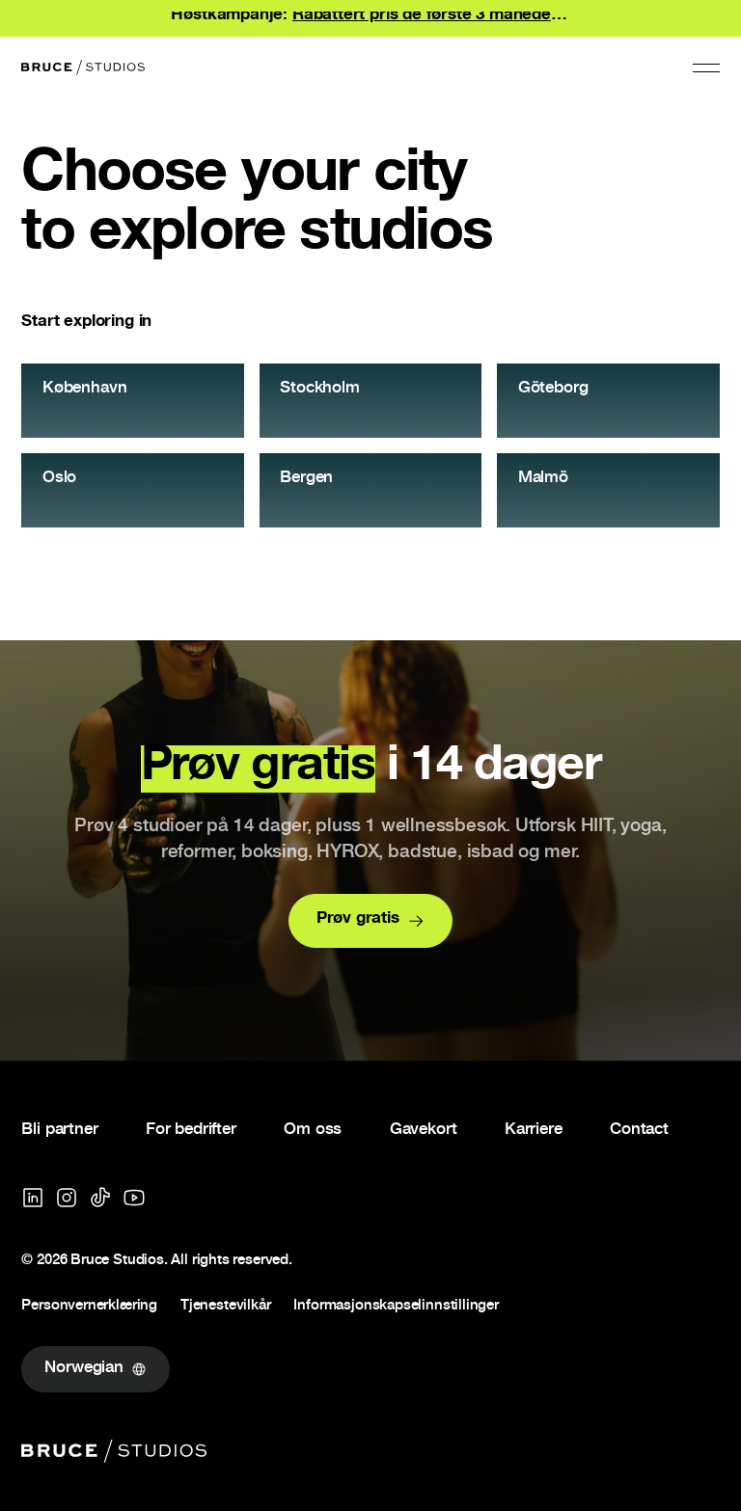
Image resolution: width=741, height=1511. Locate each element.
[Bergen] (370, 490)
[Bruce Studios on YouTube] (134, 1197)
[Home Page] (83, 67)
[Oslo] (132, 490)
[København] (132, 401)
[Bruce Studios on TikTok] (100, 1197)
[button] (706, 67)
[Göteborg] (608, 401)
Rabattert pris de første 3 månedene (431, 16)
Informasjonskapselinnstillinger (395, 1307)
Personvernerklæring (89, 1307)
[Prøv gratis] (370, 921)
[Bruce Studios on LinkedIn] (32, 1197)
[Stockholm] (370, 401)
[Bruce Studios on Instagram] (66, 1197)
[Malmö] (608, 490)
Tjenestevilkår (225, 1307)
